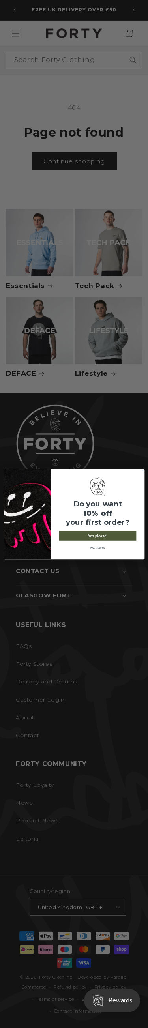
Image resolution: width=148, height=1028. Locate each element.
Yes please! (97, 535)
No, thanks (97, 547)
